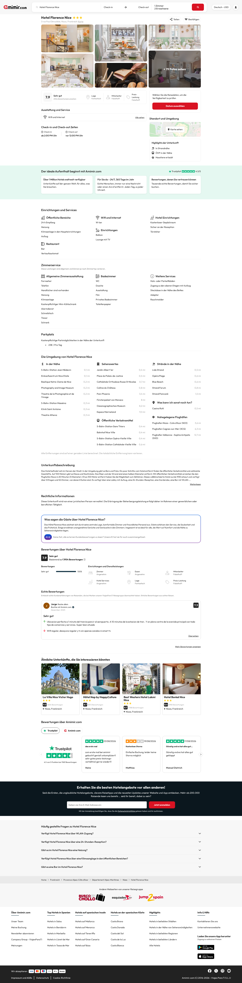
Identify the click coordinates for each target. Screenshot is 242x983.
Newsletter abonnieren (22, 933)
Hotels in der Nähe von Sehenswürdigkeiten (170, 927)
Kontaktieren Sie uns (207, 921)
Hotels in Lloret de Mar (58, 939)
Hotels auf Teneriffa (85, 933)
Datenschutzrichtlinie (126, 811)
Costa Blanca (117, 945)
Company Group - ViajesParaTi (26, 939)
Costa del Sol (117, 933)
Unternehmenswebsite (208, 927)
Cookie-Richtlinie (61, 977)
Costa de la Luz (118, 939)
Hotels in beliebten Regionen (163, 933)
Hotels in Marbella (56, 933)
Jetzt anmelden (162, 804)
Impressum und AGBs (21, 977)
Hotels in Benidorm (56, 927)
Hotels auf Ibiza (82, 945)
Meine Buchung (18, 927)
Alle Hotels (154, 945)
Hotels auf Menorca (85, 927)
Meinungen (16, 945)
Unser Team (17, 921)
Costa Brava (117, 921)
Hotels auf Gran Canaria (87, 939)
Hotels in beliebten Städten (162, 921)
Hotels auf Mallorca (84, 921)
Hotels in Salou (54, 921)
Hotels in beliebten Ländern (163, 939)
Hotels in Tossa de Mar (58, 945)
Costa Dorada (118, 927)
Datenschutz (42, 977)
